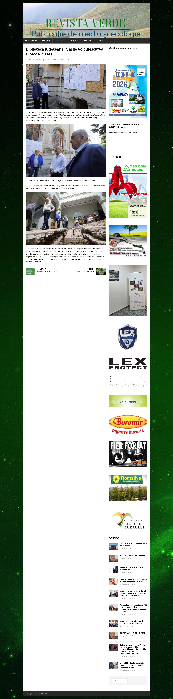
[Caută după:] (120, 680)
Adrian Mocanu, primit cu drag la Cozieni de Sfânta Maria (133, 622)
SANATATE (87, 40)
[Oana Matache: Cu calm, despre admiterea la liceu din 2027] (113, 584)
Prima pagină (31, 40)
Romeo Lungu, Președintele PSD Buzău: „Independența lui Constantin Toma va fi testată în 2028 (133, 608)
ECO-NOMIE (73, 40)
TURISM (100, 40)
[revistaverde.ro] (86, 37)
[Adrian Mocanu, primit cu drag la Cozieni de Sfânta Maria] (113, 626)
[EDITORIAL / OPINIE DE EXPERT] (113, 560)
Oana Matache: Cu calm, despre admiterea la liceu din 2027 (133, 580)
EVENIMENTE (114, 538)
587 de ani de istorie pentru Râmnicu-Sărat (131, 568)
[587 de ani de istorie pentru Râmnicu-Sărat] (113, 572)
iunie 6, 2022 (33, 60)
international (59, 60)
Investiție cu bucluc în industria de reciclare (133, 545)
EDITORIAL (59, 40)
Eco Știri (46, 40)
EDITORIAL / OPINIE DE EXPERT (132, 555)
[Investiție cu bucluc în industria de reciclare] (113, 548)
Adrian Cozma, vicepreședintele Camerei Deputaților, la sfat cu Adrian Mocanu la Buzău (133, 593)
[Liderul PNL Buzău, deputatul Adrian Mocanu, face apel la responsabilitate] (113, 668)
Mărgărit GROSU (46, 60)
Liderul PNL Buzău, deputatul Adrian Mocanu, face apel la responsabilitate (132, 665)
